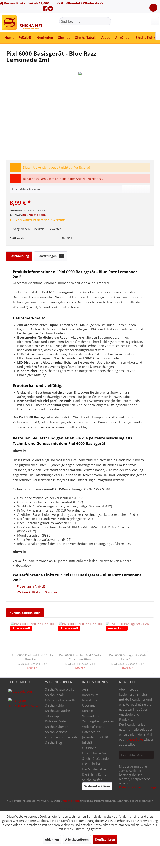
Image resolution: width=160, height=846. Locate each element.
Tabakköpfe (53, 716)
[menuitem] (85, 21)
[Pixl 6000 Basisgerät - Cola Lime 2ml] (127, 636)
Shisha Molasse (56, 732)
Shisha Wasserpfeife (59, 689)
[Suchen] (107, 21)
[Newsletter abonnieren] (150, 755)
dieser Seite (134, 739)
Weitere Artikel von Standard (37, 592)
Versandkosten (71, 800)
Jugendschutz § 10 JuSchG (95, 740)
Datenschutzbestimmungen (138, 787)
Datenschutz (91, 732)
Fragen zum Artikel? (30, 586)
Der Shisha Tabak (94, 769)
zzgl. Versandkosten (34, 215)
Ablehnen (52, 839)
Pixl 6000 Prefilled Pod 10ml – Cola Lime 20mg (80, 657)
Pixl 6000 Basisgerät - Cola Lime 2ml (127, 657)
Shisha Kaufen (92, 780)
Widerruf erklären (97, 786)
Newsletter (90, 700)
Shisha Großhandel (95, 758)
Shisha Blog (53, 742)
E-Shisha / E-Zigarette (60, 700)
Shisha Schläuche (57, 710)
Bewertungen (50, 256)
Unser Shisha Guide (96, 753)
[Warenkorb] (153, 8)
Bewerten (55, 229)
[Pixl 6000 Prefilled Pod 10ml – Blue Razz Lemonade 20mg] (32, 636)
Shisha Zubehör (56, 727)
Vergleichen (21, 229)
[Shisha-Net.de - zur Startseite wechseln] (23, 22)
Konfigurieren (105, 839)
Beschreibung (19, 256)
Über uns (88, 705)
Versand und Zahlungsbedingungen (98, 718)
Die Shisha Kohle (94, 774)
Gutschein (89, 748)
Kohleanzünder (56, 721)
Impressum (90, 695)
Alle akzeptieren (77, 839)
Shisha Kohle (54, 705)
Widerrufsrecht (93, 727)
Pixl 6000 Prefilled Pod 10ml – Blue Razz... (32, 657)
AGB (85, 689)
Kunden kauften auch (25, 613)
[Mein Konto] (155, 21)
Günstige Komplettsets (61, 737)
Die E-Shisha (91, 764)
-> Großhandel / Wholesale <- (80, 3)
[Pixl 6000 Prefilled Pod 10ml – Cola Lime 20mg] (80, 636)
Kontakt (87, 710)
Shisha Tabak (54, 695)
